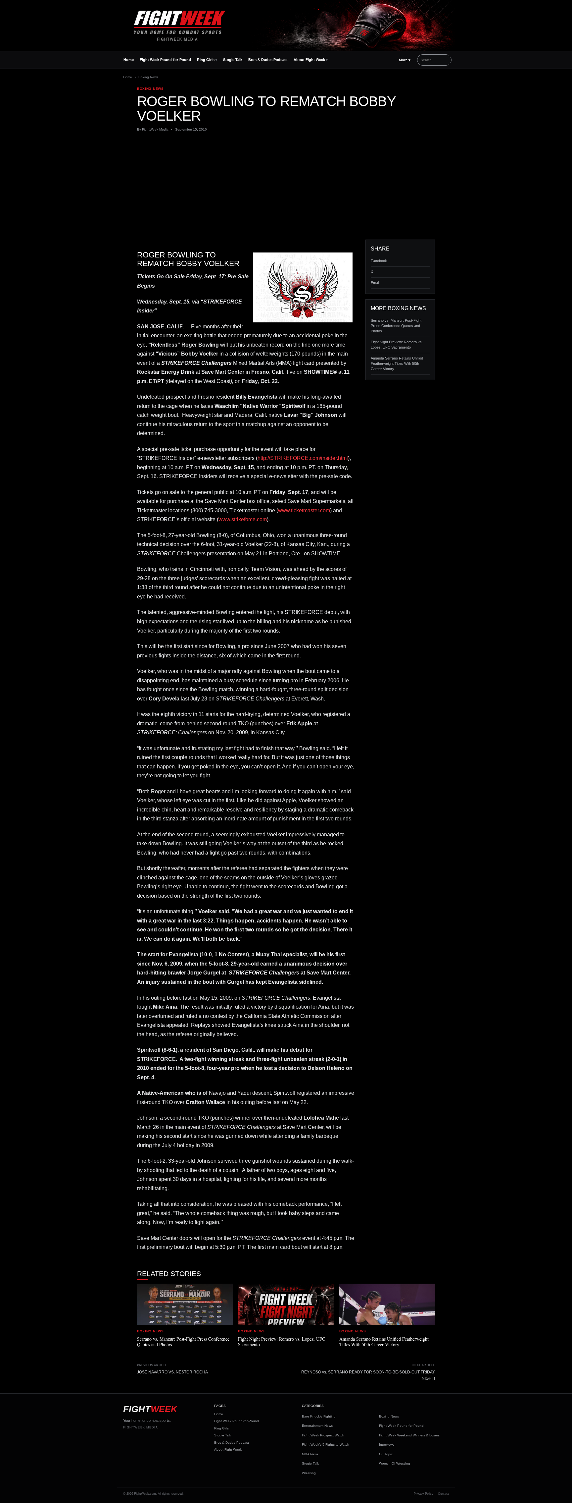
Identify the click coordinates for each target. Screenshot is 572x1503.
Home (128, 60)
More (404, 60)
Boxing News (148, 77)
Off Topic (386, 1454)
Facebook (379, 261)
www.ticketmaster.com (304, 510)
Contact (443, 1493)
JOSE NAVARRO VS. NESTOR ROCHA (172, 1372)
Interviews (386, 1444)
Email (375, 283)
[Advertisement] (286, 185)
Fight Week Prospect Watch (323, 1435)
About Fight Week (309, 60)
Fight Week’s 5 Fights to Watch (325, 1444)
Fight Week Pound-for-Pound (165, 60)
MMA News (310, 1454)
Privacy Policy (423, 1493)
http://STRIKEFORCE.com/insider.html (303, 458)
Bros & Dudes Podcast (268, 60)
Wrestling (309, 1473)
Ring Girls (206, 60)
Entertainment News (317, 1425)
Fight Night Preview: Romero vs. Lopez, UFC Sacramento (397, 344)
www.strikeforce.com (242, 519)
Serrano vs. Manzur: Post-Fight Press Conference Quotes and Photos (396, 325)
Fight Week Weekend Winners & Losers (409, 1435)
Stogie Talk (232, 60)
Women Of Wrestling (394, 1463)
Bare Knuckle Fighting (319, 1416)
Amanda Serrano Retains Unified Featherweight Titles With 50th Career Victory (397, 363)
